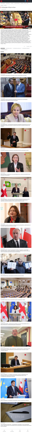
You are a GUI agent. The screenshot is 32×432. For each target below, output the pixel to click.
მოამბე (5, 5)
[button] (3, 3)
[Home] (1, 1)
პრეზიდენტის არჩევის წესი (17, 48)
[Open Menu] (30, 1)
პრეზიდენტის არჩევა (9, 48)
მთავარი (2, 5)
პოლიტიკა (2, 48)
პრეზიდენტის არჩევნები (25, 48)
